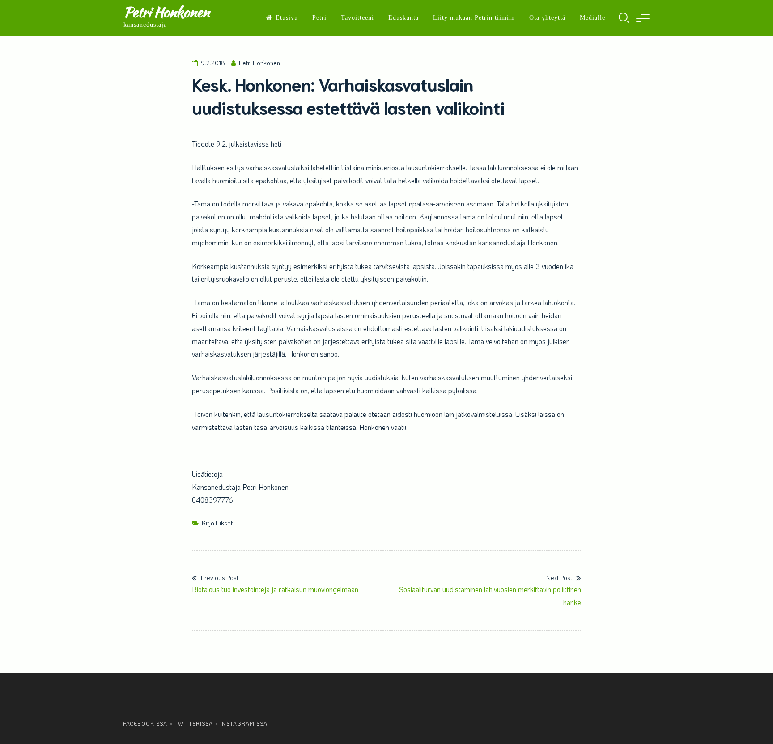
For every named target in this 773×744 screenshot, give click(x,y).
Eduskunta (403, 17)
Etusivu (287, 17)
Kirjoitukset (217, 523)
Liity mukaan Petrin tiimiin (474, 17)
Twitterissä (193, 723)
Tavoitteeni (357, 17)
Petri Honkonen (166, 11)
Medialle (592, 17)
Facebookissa (145, 723)
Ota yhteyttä (547, 17)
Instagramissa (244, 723)
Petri (319, 17)
